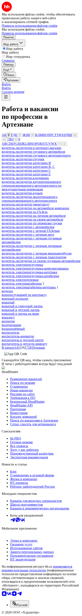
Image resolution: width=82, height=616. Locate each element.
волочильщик (11, 325)
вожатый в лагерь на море (20, 313)
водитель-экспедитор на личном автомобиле (34, 215)
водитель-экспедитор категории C (26, 170)
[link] (9, 74)
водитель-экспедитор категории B (26, 163)
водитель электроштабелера (22, 283)
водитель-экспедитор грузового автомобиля (33, 151)
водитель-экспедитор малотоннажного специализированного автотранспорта (29, 198)
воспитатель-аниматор (18, 336)
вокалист (8, 317)
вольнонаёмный (13, 329)
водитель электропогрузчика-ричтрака (29, 272)
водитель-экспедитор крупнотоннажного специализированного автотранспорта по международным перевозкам (31, 185)
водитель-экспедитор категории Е (26, 174)
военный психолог (15, 298)
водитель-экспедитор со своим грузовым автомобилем (41, 261)
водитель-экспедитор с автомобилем (28, 227)
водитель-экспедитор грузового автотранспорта (36, 155)
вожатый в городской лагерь (22, 306)
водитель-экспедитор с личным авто (28, 234)
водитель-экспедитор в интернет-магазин (31, 148)
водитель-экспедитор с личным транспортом (34, 257)
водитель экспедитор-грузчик (23, 159)
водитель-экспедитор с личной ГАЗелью (31, 231)
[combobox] (19, 603)
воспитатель (10, 332)
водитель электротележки (20, 280)
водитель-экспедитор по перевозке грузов (32, 223)
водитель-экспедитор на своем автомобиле (32, 219)
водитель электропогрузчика (22, 264)
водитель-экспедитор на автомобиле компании (35, 208)
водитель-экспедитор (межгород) (25, 204)
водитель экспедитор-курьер (22, 193)
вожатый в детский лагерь (21, 310)
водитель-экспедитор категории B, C (28, 166)
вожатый (8, 302)
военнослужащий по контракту (24, 295)
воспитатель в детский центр (23, 340)
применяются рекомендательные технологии (37, 568)
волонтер (8, 321)
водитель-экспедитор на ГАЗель (25, 212)
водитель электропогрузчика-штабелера (30, 276)
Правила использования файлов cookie (29, 33)
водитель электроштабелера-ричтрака (29, 287)
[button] (6, 84)
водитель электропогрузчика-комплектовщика (35, 268)
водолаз (7, 291)
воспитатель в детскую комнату (24, 344)
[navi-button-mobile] (6, 97)
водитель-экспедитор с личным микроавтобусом (36, 253)
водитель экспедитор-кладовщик (25, 178)
